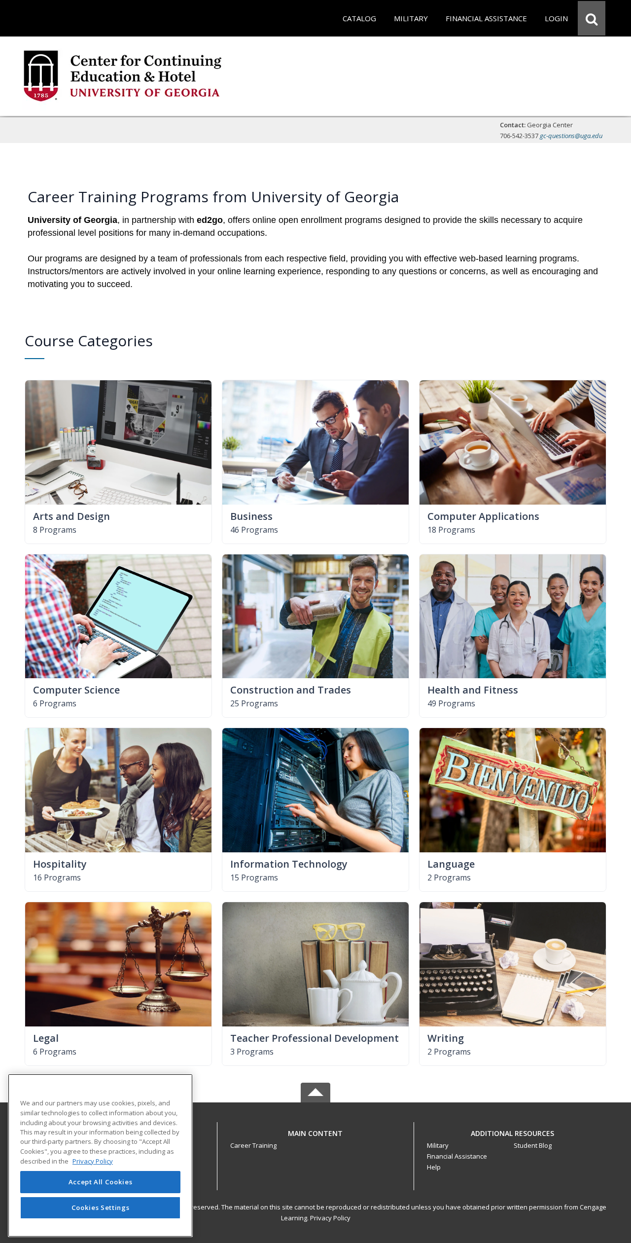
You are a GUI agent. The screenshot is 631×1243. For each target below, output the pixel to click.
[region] (100, 1155)
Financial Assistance (457, 1156)
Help (434, 1167)
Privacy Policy (330, 1217)
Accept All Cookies (101, 1182)
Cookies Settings (100, 1207)
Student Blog (533, 1145)
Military (438, 1145)
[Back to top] (315, 1138)
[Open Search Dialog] (591, 18)
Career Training (253, 1145)
